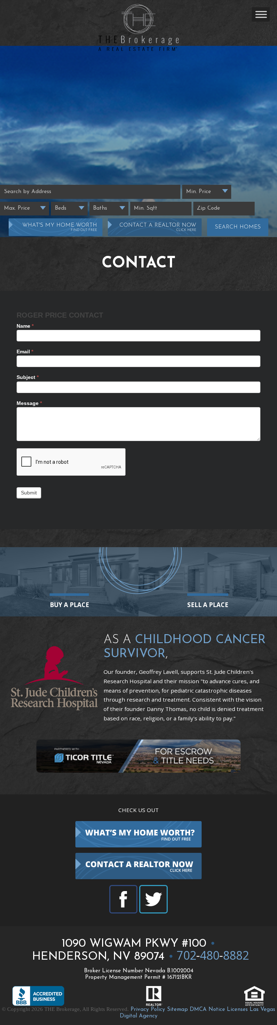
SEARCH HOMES (238, 227)
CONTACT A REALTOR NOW (157, 227)
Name (25, 326)
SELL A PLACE (207, 605)
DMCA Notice (207, 1009)
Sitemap (177, 1009)
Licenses (237, 1009)
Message (29, 403)
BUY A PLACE (69, 605)
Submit (29, 493)
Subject (28, 377)
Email (25, 351)
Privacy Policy (148, 1009)
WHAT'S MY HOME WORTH (59, 227)
